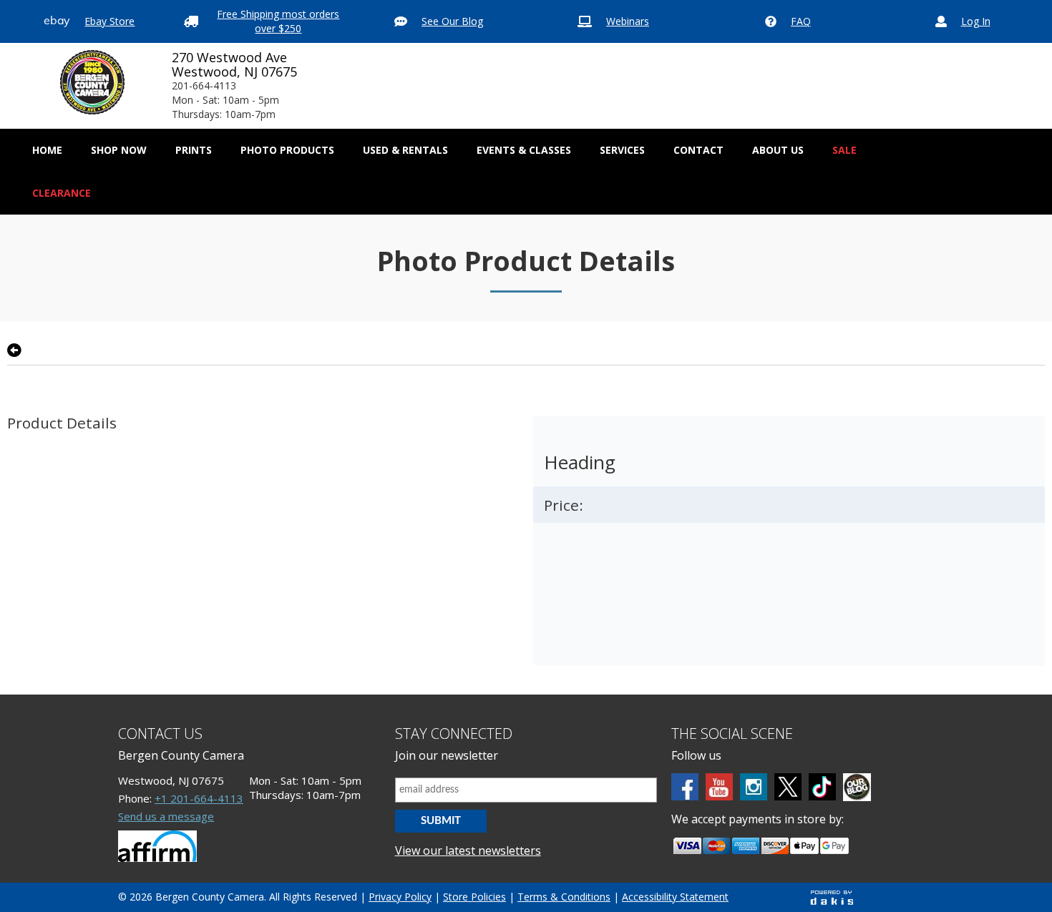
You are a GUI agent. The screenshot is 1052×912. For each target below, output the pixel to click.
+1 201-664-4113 (199, 798)
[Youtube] (719, 786)
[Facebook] (684, 786)
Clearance (61, 193)
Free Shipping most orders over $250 (278, 21)
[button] (119, 150)
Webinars (627, 21)
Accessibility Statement (675, 896)
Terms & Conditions (563, 896)
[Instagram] (753, 786)
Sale (844, 150)
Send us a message (166, 816)
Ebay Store (109, 21)
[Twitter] (788, 786)
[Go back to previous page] (14, 350)
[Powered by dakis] (831, 897)
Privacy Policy (400, 896)
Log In (975, 21)
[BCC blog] (857, 787)
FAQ (801, 21)
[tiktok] (822, 786)
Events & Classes (524, 150)
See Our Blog (452, 21)
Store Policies (474, 896)
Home (47, 150)
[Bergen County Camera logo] (92, 82)
